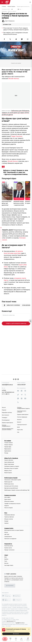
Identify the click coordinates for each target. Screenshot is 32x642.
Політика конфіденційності (6, 426)
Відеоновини (7, 449)
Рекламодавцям (5, 420)
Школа (6, 532)
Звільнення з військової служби (12, 479)
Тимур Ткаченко (16, 136)
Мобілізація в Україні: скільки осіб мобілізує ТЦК (16, 490)
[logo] (7, 2)
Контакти (19, 419)
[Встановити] (16, 631)
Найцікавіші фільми (9, 514)
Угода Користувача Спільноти (21, 412)
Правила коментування (22, 414)
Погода (6, 453)
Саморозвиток (8, 536)
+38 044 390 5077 (21, 384)
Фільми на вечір (8, 519)
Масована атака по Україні (11, 468)
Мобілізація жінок (9, 484)
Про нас (4, 407)
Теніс (5, 561)
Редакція (4, 410)
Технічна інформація (22, 417)
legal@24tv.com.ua (20, 622)
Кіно (5, 513)
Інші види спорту (8, 565)
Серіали (6, 523)
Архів (18, 427)
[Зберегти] (27, 39)
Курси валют (7, 499)
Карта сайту (20, 429)
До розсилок (9, 585)
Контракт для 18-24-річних (11, 486)
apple (17, 595)
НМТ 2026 (6, 534)
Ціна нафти (7, 497)
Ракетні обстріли (8, 460)
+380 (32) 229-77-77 (10, 621)
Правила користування (7, 422)
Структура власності (22, 424)
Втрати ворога (8, 472)
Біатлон (6, 563)
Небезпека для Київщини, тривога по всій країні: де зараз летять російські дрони (16, 112)
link (18, 390)
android (6, 595)
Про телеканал (5, 415)
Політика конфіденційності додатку (23, 408)
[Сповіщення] (30, 2)
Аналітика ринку (8, 545)
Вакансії (19, 422)
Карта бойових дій (9, 462)
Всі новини (7, 440)
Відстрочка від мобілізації (11, 488)
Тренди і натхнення (9, 550)
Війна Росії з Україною (11, 458)
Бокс (5, 557)
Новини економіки (10, 495)
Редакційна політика (7, 412)
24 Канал (4, 6)
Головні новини (8, 442)
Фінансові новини (9, 501)
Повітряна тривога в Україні (11, 466)
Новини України (11, 6)
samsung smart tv (17, 600)
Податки (6, 505)
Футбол (6, 559)
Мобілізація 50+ (8, 481)
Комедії (6, 521)
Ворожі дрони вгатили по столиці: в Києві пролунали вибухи (23, 6)
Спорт (6, 555)
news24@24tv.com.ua (7, 384)
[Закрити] (29, 629)
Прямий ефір (7, 446)
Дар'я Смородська (10, 21)
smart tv (6, 600)
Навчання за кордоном (10, 538)
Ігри (18, 432)
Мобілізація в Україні (10, 478)
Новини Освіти (8, 528)
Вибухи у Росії (8, 470)
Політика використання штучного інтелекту (7, 429)
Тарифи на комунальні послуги (12, 503)
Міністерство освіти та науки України (13, 530)
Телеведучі (4, 417)
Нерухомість (8, 543)
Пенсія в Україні (8, 507)
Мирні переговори (9, 464)
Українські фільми (9, 517)
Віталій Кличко (13, 78)
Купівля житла (8, 547)
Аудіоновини (7, 451)
